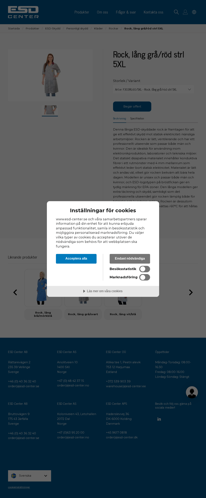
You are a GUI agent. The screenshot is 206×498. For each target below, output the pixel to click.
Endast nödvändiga (130, 258)
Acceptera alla (76, 258)
